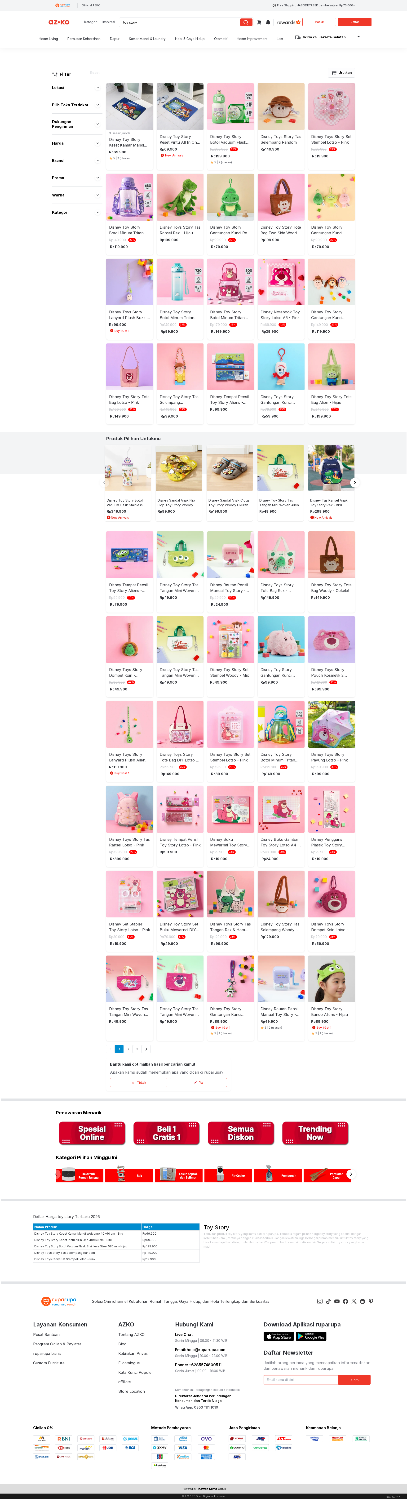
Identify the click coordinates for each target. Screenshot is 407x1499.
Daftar (354, 22)
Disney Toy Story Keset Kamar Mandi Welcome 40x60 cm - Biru (78, 1233)
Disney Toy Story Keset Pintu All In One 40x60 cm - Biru (73, 1240)
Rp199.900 (150, 1246)
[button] (98, 87)
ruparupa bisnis (47, 1353)
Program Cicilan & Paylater (57, 1344)
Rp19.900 (149, 1259)
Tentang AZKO (131, 1334)
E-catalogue (129, 1363)
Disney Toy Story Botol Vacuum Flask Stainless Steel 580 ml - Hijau (80, 1246)
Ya (201, 1083)
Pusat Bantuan (46, 1334)
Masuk (319, 22)
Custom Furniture (49, 1363)
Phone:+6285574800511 (198, 1364)
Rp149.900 (150, 1252)
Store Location (131, 1391)
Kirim (354, 1380)
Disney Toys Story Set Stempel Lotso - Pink (64, 1259)
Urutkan (345, 73)
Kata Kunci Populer (135, 1372)
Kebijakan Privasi (133, 1353)
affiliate (124, 1381)
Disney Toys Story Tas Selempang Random (64, 1252)
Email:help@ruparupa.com (200, 1349)
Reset (95, 73)
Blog (122, 1344)
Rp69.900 (149, 1233)
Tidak (141, 1083)
